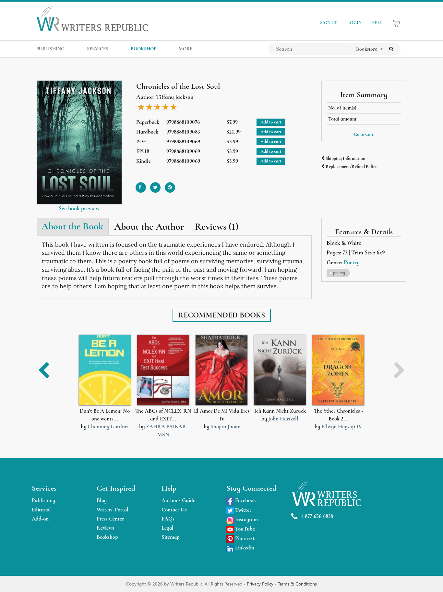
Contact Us (174, 509)
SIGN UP (329, 22)
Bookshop (107, 537)
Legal (168, 527)
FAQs (168, 518)
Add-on (40, 518)
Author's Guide (178, 500)
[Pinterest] (170, 185)
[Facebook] (141, 185)
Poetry (352, 262)
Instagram (246, 519)
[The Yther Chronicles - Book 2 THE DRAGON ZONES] (338, 370)
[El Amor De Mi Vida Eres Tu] (221, 370)
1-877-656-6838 (317, 516)
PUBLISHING (50, 49)
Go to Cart (364, 134)
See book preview (79, 208)
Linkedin (244, 547)
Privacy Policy (261, 583)
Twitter (242, 510)
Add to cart (270, 122)
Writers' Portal (112, 509)
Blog (102, 500)
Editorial (41, 509)
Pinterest (244, 538)
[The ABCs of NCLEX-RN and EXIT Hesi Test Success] (163, 370)
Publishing (43, 500)
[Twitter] (155, 185)
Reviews (105, 527)
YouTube (244, 528)
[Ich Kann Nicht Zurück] (280, 370)
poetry (339, 273)
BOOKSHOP (143, 49)
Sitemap (171, 537)
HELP (377, 22)
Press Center (110, 518)
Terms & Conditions (297, 583)
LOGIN (354, 22)
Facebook (245, 500)
